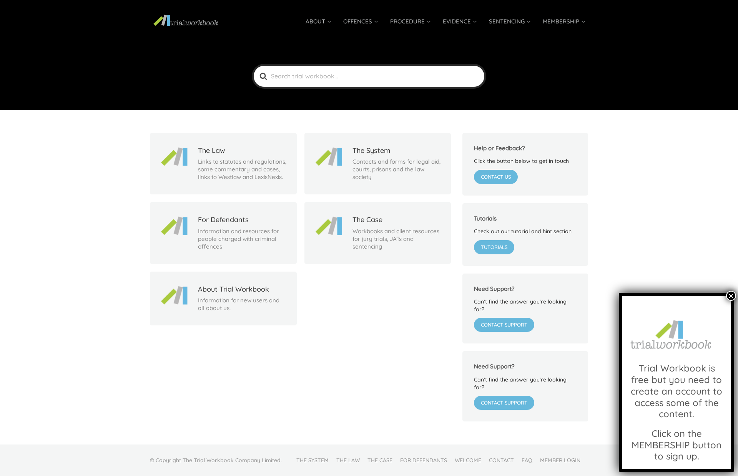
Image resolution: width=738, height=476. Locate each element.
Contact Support (504, 325)
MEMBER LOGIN (560, 460)
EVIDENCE (457, 21)
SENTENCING (507, 21)
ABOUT (315, 21)
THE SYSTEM (312, 460)
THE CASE (379, 460)
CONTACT (501, 460)
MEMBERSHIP (561, 21)
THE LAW (348, 460)
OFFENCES (357, 21)
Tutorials (494, 247)
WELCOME (468, 460)
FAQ (527, 460)
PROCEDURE (407, 21)
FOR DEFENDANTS (423, 460)
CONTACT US (496, 177)
